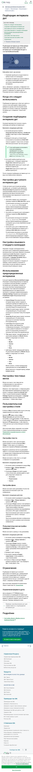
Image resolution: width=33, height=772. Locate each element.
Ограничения (7, 39)
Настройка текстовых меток (11, 35)
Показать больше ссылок (13, 41)
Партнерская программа (10, 738)
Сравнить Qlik (7, 712)
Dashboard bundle (9, 10)
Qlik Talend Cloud (8, 679)
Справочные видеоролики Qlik (12, 656)
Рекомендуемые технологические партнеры (16, 714)
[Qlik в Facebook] (10, 753)
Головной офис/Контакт (10, 745)
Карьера (6, 740)
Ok (16, 766)
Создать (7, 8)
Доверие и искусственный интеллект (14, 708)
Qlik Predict (7, 692)
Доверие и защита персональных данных (15, 706)
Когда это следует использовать (13, 24)
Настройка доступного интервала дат (14, 28)
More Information (16, 770)
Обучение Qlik (8, 663)
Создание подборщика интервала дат (14, 26)
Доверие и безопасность (11, 703)
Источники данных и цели (11, 716)
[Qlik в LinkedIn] (26, 750)
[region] (16, 763)
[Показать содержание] (3, 6)
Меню (30, 3)
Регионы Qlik (7, 718)
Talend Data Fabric (9, 681)
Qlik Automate (7, 694)
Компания (6, 726)
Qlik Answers (7, 690)
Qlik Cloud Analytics (9, 688)
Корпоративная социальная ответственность (16, 730)
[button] (16, 62)
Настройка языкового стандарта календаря (15, 30)
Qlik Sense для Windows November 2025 (15, 7)
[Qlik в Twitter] (23, 750)
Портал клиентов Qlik (10, 665)
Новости (6, 743)
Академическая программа (11, 736)
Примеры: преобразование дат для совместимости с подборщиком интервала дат (16, 605)
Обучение (6, 661)
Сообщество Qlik (15, 750)
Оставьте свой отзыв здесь (12, 639)
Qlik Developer (8, 659)
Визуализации (14, 8)
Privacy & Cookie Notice (22, 763)
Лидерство (7, 728)
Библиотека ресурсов (10, 667)
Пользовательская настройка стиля (13, 37)
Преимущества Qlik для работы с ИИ (14, 710)
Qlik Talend (7, 677)
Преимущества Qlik (9, 701)
